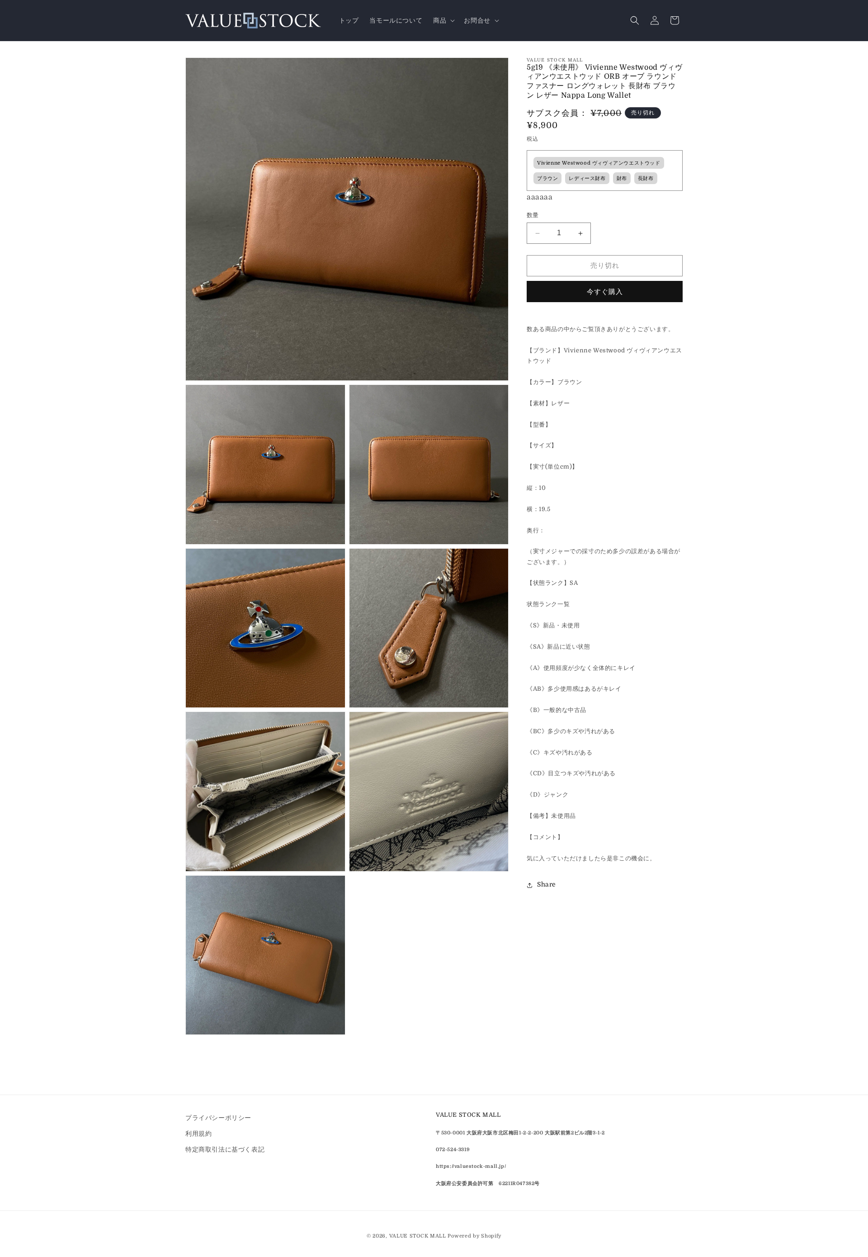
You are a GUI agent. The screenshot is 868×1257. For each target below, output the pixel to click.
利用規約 (198, 1133)
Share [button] (546, 884)
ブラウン (547, 179)
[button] (443, 20)
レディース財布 (587, 179)
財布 (622, 179)
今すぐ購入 (605, 292)
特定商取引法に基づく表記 (224, 1149)
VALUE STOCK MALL (417, 1236)
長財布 (646, 179)
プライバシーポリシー (218, 1117)
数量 (533, 215)
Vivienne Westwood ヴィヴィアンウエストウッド (598, 163)
